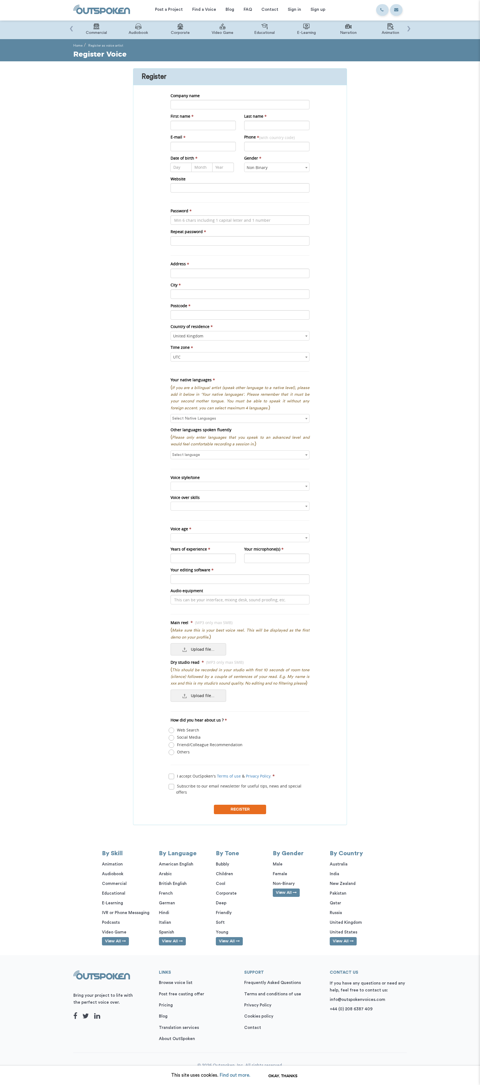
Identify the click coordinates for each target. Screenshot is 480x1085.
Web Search (187, 730)
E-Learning (112, 903)
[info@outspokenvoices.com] (396, 10)
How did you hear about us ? (199, 720)
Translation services (179, 1028)
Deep (221, 903)
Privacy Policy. (258, 776)
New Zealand (343, 884)
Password (181, 211)
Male (277, 864)
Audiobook (112, 874)
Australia (339, 864)
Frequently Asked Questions (272, 983)
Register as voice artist (105, 45)
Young (222, 932)
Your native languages (193, 380)
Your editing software (192, 570)
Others (183, 752)
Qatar (335, 903)
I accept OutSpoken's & (225, 776)
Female (280, 874)
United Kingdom (346, 922)
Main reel (201, 622)
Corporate (226, 893)
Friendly (224, 913)
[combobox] (276, 167)
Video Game (114, 932)
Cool (220, 884)
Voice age (181, 529)
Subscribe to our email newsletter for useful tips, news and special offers (238, 788)
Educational (113, 893)
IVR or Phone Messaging (125, 913)
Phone (269, 137)
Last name (255, 116)
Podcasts (111, 922)
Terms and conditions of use (272, 994)
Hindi (164, 913)
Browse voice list (175, 983)
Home (77, 45)
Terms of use (229, 776)
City (176, 285)
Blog (163, 1016)
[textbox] (241, 418)
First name (182, 116)
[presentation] (71, 26)
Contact (252, 1028)
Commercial (114, 884)
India (334, 874)
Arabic (165, 874)
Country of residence (192, 326)
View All (113, 941)
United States (343, 932)
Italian (165, 922)
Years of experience (190, 549)
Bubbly (222, 864)
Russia (336, 913)
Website (178, 178)
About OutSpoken (177, 1039)
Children (224, 874)
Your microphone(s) (264, 549)
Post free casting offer (181, 994)
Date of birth (184, 158)
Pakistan (338, 893)
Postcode (181, 306)
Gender (252, 158)
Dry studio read (207, 662)
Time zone (182, 347)
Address (180, 264)
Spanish (166, 932)
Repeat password (188, 231)
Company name (185, 95)
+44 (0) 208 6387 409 (351, 1009)
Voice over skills (185, 497)
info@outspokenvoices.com (357, 1000)
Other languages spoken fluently (201, 429)
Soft (220, 922)
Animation (112, 864)
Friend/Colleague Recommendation (209, 744)
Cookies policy (258, 1016)
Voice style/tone (185, 477)
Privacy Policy (257, 1005)
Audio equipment (187, 590)
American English (176, 864)
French (166, 893)
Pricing (166, 1005)
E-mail (178, 137)
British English (173, 884)
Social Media (188, 737)
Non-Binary (284, 884)
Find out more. (234, 1075)
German (167, 903)
